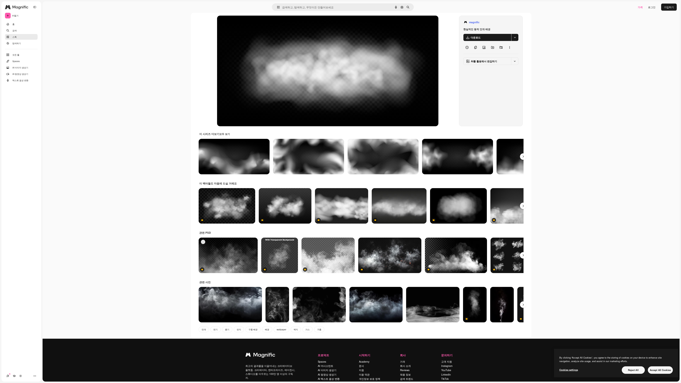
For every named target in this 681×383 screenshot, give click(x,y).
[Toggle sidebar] (35, 7)
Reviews (404, 370)
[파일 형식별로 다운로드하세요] (514, 37)
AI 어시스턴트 (325, 366)
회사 (403, 355)
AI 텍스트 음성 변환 (329, 379)
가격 (640, 7)
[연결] (8, 376)
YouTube (446, 370)
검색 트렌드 (406, 379)
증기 (227, 329)
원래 (237, 22)
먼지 (239, 329)
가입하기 (669, 7)
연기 (215, 329)
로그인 (651, 7)
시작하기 (364, 355)
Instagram (447, 366)
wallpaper (281, 329)
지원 (361, 370)
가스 (307, 329)
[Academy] (14, 376)
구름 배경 (253, 329)
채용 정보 (405, 374)
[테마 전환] (20, 376)
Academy (364, 361)
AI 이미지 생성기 (327, 370)
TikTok (445, 379)
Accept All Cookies (660, 370)
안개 (204, 329)
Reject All (633, 370)
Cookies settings (568, 369)
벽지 (296, 329)
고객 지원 (446, 361)
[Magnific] (260, 355)
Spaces (322, 361)
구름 (319, 329)
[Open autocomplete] (277, 7)
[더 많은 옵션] (509, 47)
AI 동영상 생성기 (327, 374)
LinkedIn (446, 374)
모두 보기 (224, 134)
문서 (361, 366)
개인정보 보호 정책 (369, 379)
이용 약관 (364, 374)
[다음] (523, 156)
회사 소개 (405, 366)
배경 (267, 329)
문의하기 (447, 355)
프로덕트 (323, 355)
